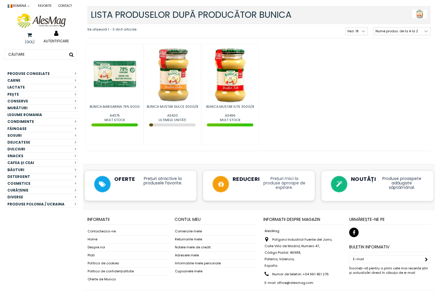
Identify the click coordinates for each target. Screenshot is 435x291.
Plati (91, 255)
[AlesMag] (41, 21)
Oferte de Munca (102, 279)
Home (92, 239)
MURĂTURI (17, 107)
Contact (65, 6)
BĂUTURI (15, 169)
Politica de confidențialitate (111, 271)
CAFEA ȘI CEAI (20, 162)
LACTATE (16, 87)
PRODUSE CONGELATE (28, 73)
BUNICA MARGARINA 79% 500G (115, 106)
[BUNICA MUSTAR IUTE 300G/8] (230, 75)
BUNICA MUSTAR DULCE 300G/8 (172, 106)
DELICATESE (18, 142)
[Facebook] (354, 232)
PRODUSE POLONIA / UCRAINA (36, 204)
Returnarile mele (188, 239)
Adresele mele (187, 255)
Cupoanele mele (188, 271)
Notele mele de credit (193, 247)
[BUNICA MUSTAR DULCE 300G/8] (172, 75)
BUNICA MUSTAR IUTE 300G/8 (230, 106)
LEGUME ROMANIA (24, 114)
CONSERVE (17, 101)
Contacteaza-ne (102, 231)
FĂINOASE (17, 128)
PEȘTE (13, 94)
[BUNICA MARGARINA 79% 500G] (114, 75)
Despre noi (96, 247)
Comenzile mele (188, 231)
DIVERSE (15, 197)
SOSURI (14, 135)
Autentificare (56, 41)
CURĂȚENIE (17, 190)
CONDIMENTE (20, 121)
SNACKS (15, 155)
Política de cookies (103, 263)
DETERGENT (18, 176)
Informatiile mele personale (198, 263)
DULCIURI (16, 149)
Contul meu (188, 219)
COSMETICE (18, 183)
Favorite (44, 6)
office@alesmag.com (295, 282)
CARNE (13, 80)
